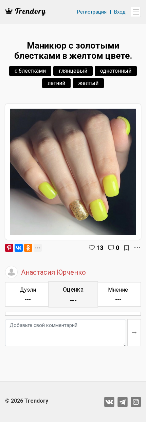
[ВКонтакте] (19, 248)
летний (56, 83)
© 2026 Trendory (26, 401)
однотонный (115, 71)
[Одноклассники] (28, 248)
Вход (120, 12)
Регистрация (92, 12)
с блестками (30, 71)
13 (99, 247)
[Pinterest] (9, 248)
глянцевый (73, 71)
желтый (88, 83)
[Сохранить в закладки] (126, 248)
